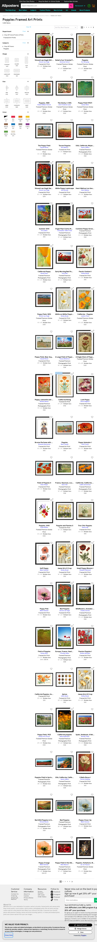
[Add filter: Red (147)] (13, 116)
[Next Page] (93, 27)
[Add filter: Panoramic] (17, 70)
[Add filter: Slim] (26, 60)
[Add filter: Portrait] (7, 60)
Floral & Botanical (15, 15)
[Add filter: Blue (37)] (13, 123)
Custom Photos (45, 10)
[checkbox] (7, 89)
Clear (24, 43)
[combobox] (45, 5)
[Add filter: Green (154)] (6, 131)
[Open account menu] (84, 5)
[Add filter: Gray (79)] (20, 123)
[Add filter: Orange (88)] (20, 116)
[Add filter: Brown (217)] (6, 123)
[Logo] (10, 6)
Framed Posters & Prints (42, 15)
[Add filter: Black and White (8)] (6, 116)
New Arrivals (58, 10)
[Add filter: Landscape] (7, 70)
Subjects (5, 15)
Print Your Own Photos (26, 1)
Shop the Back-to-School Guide (49, 1)
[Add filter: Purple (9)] (27, 123)
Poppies (31, 15)
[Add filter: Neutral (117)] (13, 131)
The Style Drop (10, 10)
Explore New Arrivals (71, 1)
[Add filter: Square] (17, 60)
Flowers (24, 15)
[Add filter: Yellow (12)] (27, 116)
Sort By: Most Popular (62, 27)
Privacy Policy (9, 935)
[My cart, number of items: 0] (93, 5)
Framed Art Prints (56, 15)
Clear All (28, 27)
